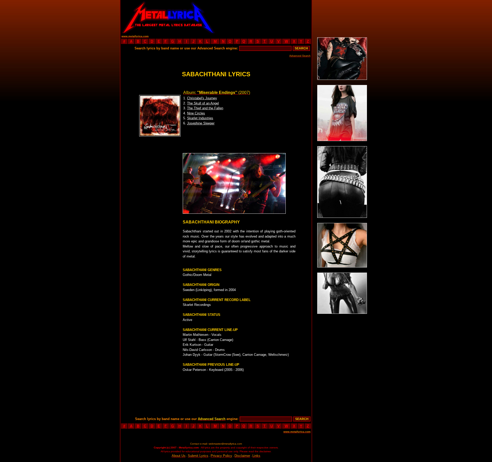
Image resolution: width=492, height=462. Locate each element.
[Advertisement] (264, 16)
